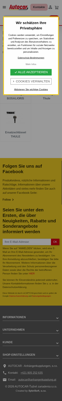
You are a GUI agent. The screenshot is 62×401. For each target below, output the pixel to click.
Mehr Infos (31, 64)
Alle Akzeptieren (31, 72)
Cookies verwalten (31, 81)
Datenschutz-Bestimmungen (31, 58)
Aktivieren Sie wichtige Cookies (31, 89)
